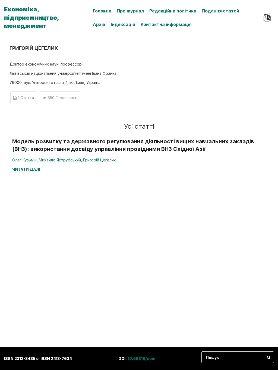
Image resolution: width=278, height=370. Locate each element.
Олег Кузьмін (24, 160)
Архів (99, 24)
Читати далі (26, 169)
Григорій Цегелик (99, 160)
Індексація (123, 24)
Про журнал (130, 11)
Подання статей (220, 11)
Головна (102, 11)
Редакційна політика (172, 11)
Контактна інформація (166, 24)
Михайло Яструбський (60, 160)
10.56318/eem (141, 358)
